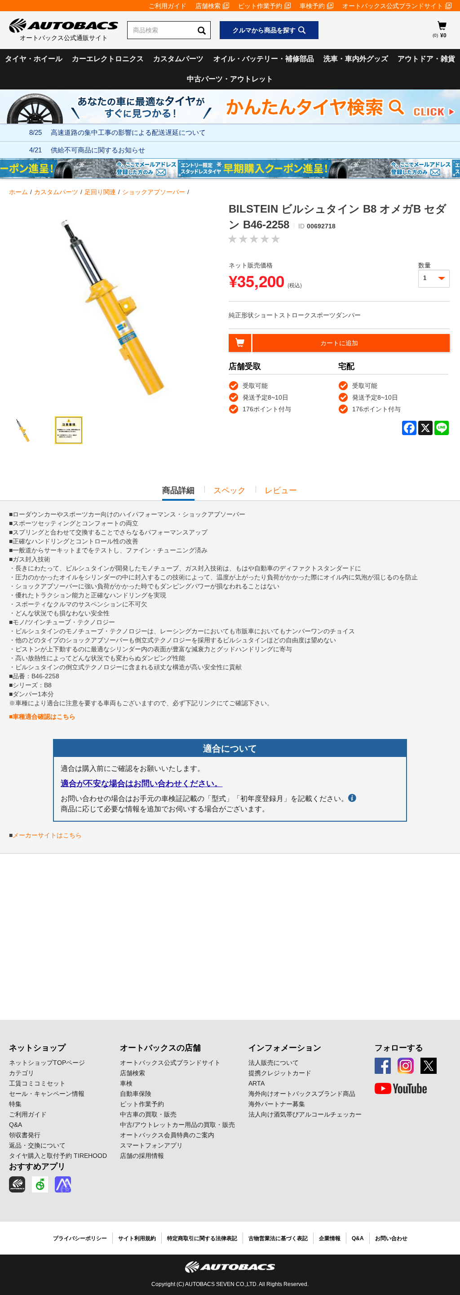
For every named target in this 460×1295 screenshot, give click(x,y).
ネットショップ (37, 1047)
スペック (229, 490)
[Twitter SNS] (428, 1066)
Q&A (15, 1124)
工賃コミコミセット (37, 1083)
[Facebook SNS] (383, 1066)
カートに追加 (339, 343)
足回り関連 (100, 192)
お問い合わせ (391, 1238)
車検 (126, 1083)
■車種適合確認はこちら (42, 716)
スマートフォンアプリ (151, 1145)
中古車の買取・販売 (148, 1114)
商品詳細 (178, 493)
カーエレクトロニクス (108, 58)
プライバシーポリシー (80, 1238)
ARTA (256, 1083)
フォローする (399, 1047)
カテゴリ (21, 1073)
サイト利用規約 (137, 1238)
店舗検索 (208, 5)
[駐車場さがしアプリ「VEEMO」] (40, 1184)
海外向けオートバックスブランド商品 (301, 1093)
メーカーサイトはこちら (47, 835)
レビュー (281, 490)
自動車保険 (135, 1093)
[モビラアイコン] (63, 1184)
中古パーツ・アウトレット (230, 79)
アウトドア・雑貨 (426, 58)
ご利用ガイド (167, 5)
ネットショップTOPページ (47, 1062)
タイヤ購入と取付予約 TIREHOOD (58, 1155)
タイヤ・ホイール (33, 58)
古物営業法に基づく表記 (278, 1238)
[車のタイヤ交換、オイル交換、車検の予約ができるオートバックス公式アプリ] (17, 1184)
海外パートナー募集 (276, 1104)
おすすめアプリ (37, 1166)
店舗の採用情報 (142, 1155)
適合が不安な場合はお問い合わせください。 (141, 783)
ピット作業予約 (260, 5)
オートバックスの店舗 (160, 1047)
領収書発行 (24, 1135)
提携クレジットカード (279, 1073)
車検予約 (312, 5)
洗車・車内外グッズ (355, 58)
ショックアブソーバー (153, 192)
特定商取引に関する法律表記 (202, 1238)
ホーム (18, 192)
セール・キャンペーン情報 (46, 1093)
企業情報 (330, 1238)
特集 (15, 1104)
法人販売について (273, 1062)
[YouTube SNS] (401, 1089)
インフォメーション (284, 1047)
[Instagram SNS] (406, 1066)
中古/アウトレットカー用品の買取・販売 (177, 1124)
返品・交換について (37, 1145)
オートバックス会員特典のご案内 (167, 1135)
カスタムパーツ (178, 58)
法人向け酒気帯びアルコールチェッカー (305, 1114)
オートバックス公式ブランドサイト (392, 5)
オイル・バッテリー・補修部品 (263, 58)
